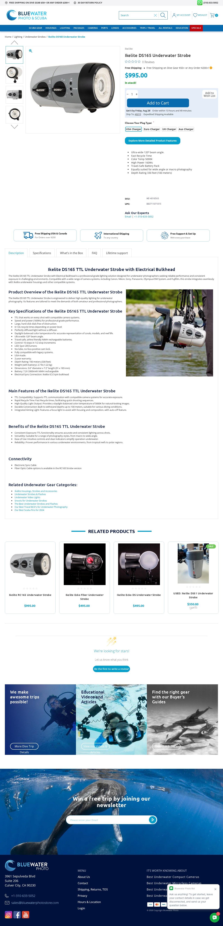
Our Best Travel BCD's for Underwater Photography (41, 506)
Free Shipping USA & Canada (51, 233)
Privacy (82, 896)
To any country (111, 237)
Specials (196, 27)
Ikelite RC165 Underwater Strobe (30, 595)
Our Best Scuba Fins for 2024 (29, 510)
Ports (104, 27)
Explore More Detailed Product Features (153, 140)
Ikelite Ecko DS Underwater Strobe (139, 595)
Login (81, 908)
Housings (50, 27)
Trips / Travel (147, 27)
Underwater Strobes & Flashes (30, 494)
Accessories (129, 27)
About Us (84, 877)
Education (182, 27)
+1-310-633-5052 (143, 216)
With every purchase (180, 237)
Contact (83, 883)
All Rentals (165, 27)
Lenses (115, 27)
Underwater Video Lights (27, 497)
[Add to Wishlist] (48, 557)
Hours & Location (89, 902)
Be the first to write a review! (111, 669)
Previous (14, 43)
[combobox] (136, 15)
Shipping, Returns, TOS (93, 889)
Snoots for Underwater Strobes (31, 500)
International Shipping (116, 233)
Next (14, 126)
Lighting (65, 27)
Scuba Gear (35, 27)
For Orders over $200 (45, 237)
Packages (79, 27)
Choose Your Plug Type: (139, 122)
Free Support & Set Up (183, 233)
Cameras (93, 27)
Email (128, 216)
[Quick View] (48, 548)
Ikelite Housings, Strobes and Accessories (36, 491)
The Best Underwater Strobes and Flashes (36, 503)
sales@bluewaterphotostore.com (35, 903)
